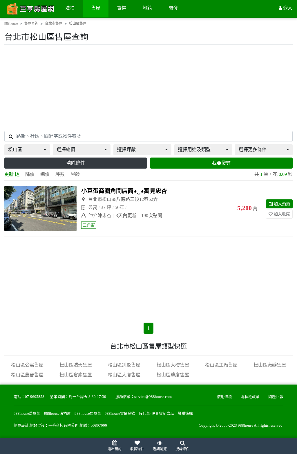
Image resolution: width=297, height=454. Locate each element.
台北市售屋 (53, 24)
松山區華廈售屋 (173, 374)
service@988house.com (153, 397)
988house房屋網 (27, 414)
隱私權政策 (250, 397)
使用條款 (224, 397)
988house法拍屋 (57, 414)
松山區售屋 (77, 24)
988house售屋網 (88, 414)
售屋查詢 (31, 24)
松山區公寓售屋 (27, 364)
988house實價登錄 (120, 414)
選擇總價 (66, 149)
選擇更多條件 (253, 149)
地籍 (147, 8)
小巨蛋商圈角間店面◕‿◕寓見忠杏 (124, 191)
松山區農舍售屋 (27, 374)
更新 (9, 174)
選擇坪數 (126, 149)
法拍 (70, 8)
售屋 (95, 8)
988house (11, 24)
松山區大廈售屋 (124, 374)
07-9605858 (34, 397)
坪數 (60, 174)
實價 (121, 8)
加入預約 (282, 204)
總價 (45, 174)
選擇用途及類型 (194, 149)
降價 (30, 174)
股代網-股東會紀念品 (156, 414)
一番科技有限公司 (63, 425)
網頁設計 (21, 425)
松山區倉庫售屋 (75, 374)
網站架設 (37, 425)
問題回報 (275, 397)
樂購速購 (185, 414)
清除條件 (75, 162)
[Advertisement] (148, 87)
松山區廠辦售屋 (269, 364)
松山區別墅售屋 (124, 364)
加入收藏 (282, 214)
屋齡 (75, 174)
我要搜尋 (221, 162)
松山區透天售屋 (75, 364)
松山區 (15, 149)
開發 (173, 8)
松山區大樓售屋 (173, 364)
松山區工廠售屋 (221, 364)
